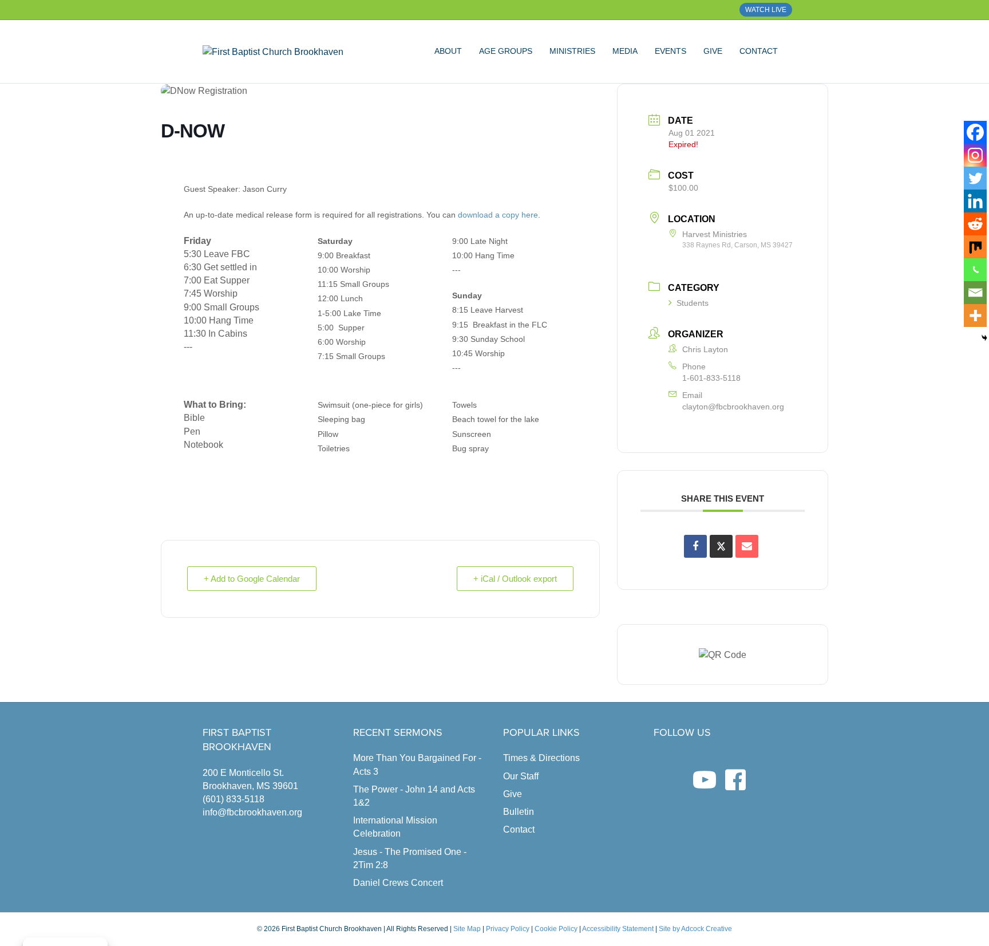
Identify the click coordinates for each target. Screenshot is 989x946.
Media (625, 51)
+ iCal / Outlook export (515, 579)
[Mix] (975, 246)
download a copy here (498, 214)
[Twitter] (975, 178)
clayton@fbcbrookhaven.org (733, 406)
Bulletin (518, 812)
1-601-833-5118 (711, 378)
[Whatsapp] (975, 269)
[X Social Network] (721, 546)
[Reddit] (975, 223)
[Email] (975, 292)
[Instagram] (975, 155)
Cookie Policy (556, 929)
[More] (975, 315)
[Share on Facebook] (695, 546)
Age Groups (505, 51)
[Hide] (984, 337)
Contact (758, 51)
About (448, 51)
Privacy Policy (507, 929)
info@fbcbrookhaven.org (252, 812)
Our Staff (521, 776)
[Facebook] (975, 132)
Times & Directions (541, 758)
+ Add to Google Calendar (252, 579)
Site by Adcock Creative (694, 929)
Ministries (572, 51)
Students (693, 303)
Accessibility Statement (618, 929)
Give (712, 51)
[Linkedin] (975, 201)
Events (670, 51)
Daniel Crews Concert (398, 883)
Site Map (467, 929)
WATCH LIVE (765, 10)
